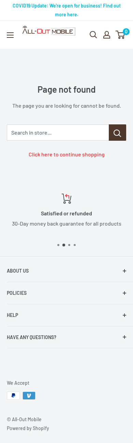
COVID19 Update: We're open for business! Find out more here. (67, 10)
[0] (120, 35)
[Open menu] (10, 35)
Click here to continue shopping (67, 154)
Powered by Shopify (28, 428)
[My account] (106, 35)
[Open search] (93, 35)
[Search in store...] (117, 132)
